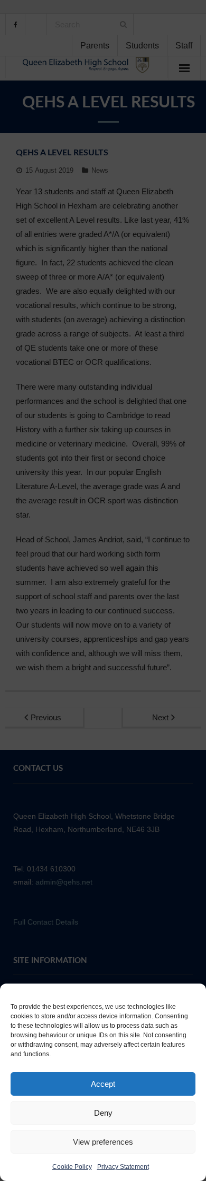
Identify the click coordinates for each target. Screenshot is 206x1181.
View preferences (103, 1142)
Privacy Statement (123, 1167)
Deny (103, 1113)
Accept (103, 1084)
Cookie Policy (72, 1167)
